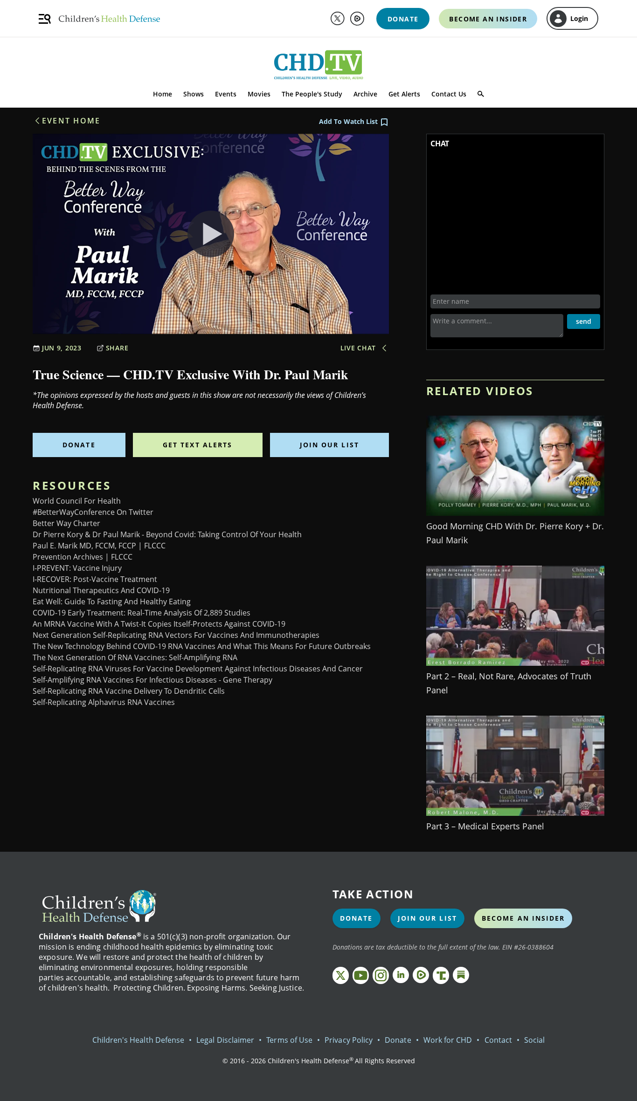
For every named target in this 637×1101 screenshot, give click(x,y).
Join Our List (329, 444)
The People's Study (312, 93)
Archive (365, 93)
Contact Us (448, 93)
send (583, 321)
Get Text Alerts (198, 444)
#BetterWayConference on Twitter (93, 512)
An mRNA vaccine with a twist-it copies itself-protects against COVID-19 (159, 624)
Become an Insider (523, 918)
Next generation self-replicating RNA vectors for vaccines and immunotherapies (176, 635)
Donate (79, 444)
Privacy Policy (349, 1040)
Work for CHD (447, 1040)
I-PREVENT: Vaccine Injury (77, 568)
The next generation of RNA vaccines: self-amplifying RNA (135, 657)
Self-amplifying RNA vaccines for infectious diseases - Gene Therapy (152, 680)
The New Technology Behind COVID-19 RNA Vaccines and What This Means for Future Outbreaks (202, 646)
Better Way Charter (66, 523)
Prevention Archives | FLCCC (82, 557)
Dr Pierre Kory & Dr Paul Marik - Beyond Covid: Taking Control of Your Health (167, 534)
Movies (259, 93)
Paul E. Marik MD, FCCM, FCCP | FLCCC (99, 545)
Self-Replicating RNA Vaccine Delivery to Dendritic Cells (129, 691)
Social (534, 1040)
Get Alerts (404, 93)
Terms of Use (289, 1040)
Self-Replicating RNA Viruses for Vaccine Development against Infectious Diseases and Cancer (198, 668)
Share (117, 347)
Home (162, 93)
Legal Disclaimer (225, 1040)
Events (225, 93)
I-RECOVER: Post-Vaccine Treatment (95, 579)
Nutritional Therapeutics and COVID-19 (101, 590)
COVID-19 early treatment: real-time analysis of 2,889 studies (141, 613)
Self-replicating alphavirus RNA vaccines (104, 702)
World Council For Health (77, 501)
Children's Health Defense (138, 1040)
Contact (498, 1040)
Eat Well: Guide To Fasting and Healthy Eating (112, 601)
